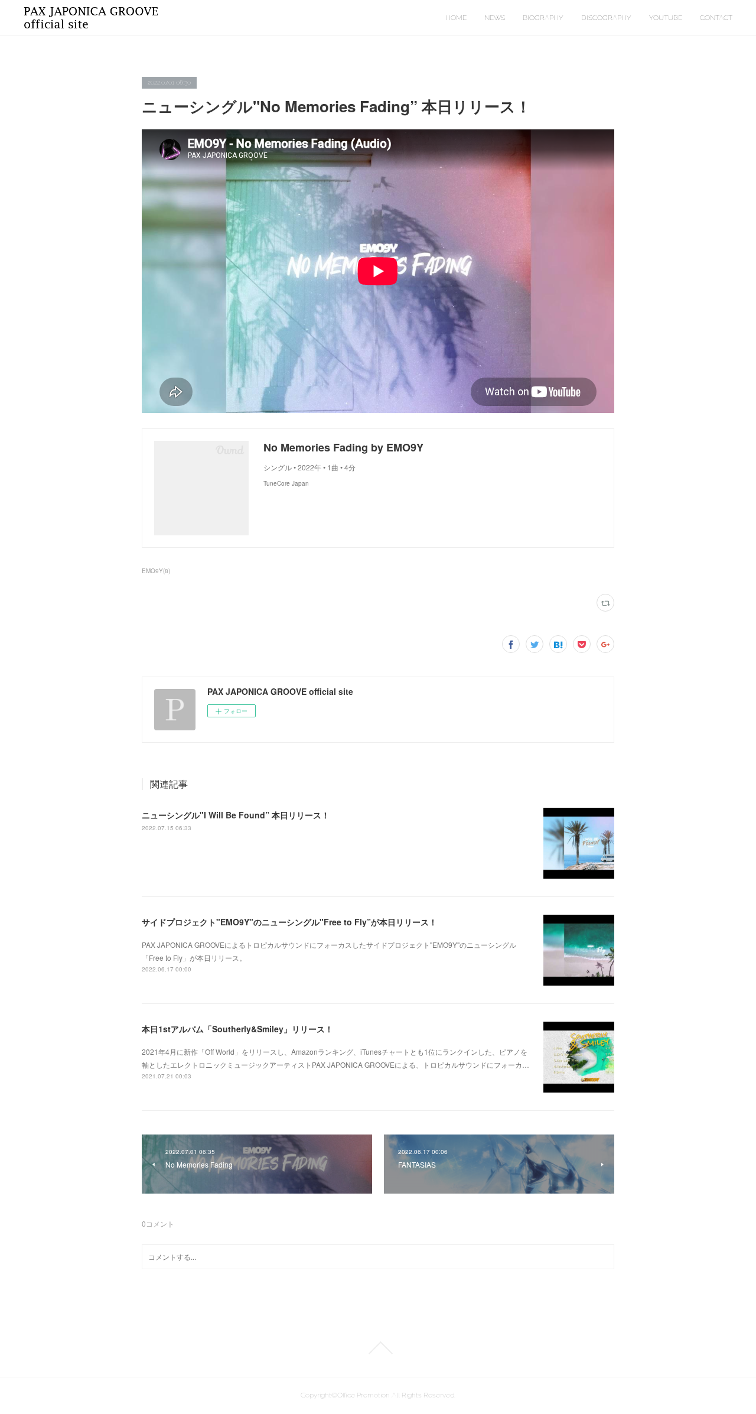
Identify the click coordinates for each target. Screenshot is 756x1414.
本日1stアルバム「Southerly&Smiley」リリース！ (237, 1029)
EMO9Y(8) (156, 571)
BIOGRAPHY (543, 18)
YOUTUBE (665, 18)
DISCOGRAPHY (606, 18)
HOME (456, 18)
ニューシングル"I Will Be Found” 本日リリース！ (236, 815)
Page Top (378, 1347)
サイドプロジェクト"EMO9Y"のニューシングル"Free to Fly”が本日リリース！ (289, 922)
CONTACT (716, 18)
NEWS (494, 18)
